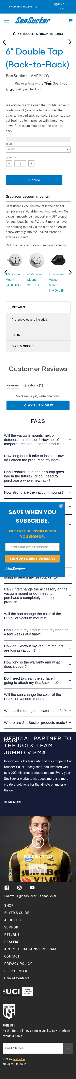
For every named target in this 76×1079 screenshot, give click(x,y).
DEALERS (11, 942)
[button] (70, 20)
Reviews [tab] (12, 386)
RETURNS (12, 935)
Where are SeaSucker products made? (35, 723)
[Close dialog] (61, 505)
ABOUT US (12, 920)
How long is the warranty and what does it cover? (32, 664)
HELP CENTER (15, 971)
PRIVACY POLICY (18, 964)
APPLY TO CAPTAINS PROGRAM (30, 949)
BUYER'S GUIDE (16, 913)
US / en (61, 6)
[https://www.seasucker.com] (15, 34)
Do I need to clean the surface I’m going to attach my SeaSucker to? (31, 680)
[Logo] (33, 20)
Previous (4, 41)
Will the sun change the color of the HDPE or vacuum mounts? (32, 616)
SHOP (9, 905)
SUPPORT (12, 927)
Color (9, 144)
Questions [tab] (33, 386)
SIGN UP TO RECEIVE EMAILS (32, 558)
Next (70, 41)
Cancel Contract (16, 978)
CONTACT (12, 956)
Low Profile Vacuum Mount (56, 279)
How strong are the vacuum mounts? (34, 492)
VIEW (38, 868)
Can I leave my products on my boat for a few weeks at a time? (36, 632)
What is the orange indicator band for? (35, 711)
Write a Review (47, 406)
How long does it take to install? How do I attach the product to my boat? (34, 458)
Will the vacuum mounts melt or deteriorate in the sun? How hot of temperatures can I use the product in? (35, 439)
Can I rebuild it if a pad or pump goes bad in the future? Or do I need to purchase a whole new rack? (34, 476)
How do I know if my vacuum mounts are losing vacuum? (33, 648)
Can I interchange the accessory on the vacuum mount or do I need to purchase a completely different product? (35, 595)
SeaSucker (16, 75)
